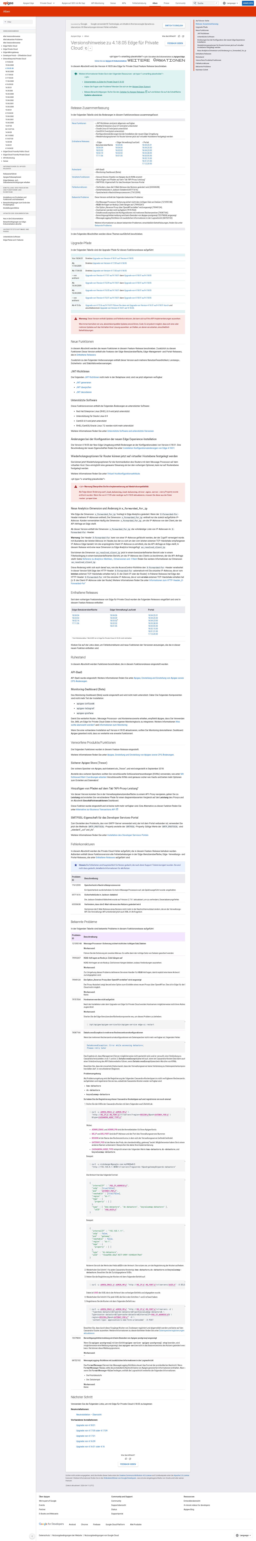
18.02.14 (99, 153)
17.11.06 (99, 156)
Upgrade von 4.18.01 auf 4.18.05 (137, 275)
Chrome (84, 1524)
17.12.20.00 (147, 164)
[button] (18, 46)
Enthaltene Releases (80, 141)
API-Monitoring (97, 3)
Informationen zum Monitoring (113, 725)
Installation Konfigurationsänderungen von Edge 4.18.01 (149, 448)
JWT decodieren (84, 392)
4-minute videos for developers (197, 1505)
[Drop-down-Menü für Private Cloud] (55, 3)
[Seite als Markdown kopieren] (86, 48)
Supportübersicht (118, 1505)
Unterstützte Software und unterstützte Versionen (130, 431)
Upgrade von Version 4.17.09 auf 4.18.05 (110, 263)
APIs (124, 3)
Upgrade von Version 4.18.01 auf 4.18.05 (117, 308)
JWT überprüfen (83, 387)
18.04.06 (119, 145)
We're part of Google (47, 1501)
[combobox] (205, 3)
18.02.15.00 (147, 158)
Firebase (96, 1524)
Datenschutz (44, 1535)
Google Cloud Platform (115, 1524)
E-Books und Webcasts (48, 1514)
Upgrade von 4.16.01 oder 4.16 (90, 1446)
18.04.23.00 (147, 150)
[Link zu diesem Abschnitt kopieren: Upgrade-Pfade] (94, 243)
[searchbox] (18, 22)
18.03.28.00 (147, 153)
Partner (42, 1509)
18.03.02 (99, 150)
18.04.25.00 (147, 148)
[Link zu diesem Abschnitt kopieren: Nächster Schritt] (95, 1397)
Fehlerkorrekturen (79, 187)
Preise (166, 3)
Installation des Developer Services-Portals (127, 835)
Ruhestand (76, 169)
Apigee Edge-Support (141, 87)
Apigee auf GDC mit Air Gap (73, 3)
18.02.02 (119, 153)
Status (114, 1509)
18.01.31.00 (147, 161)
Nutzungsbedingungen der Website (67, 1535)
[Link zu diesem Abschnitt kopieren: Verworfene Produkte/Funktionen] (118, 742)
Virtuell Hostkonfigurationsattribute (123, 473)
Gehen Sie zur (111, 61)
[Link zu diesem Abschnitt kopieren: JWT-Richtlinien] (92, 371)
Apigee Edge (28, 3)
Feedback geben (175, 43)
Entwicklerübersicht (192, 1501)
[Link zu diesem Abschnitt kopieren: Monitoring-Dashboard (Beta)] (108, 689)
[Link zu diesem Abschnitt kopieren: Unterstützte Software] (99, 400)
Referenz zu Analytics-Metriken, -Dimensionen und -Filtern (110, 559)
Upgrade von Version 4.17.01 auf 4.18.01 (102, 275)
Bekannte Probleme (80, 197)
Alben (155, 3)
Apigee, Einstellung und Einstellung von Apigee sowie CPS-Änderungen (140, 755)
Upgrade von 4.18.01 (85, 1425)
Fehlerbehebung (139, 3)
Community (180, 3)
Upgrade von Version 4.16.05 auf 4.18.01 (102, 290)
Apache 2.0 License (181, 1475)
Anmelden (248, 3)
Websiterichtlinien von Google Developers (120, 1478)
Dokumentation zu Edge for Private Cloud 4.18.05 (104, 82)
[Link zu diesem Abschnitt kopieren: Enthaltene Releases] (100, 593)
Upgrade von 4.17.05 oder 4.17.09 (91, 1430)
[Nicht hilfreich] (183, 36)
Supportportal (117, 1514)
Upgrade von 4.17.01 (85, 1436)
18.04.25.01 (147, 145)
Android (72, 1524)
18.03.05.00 (147, 156)
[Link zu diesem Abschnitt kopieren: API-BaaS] (84, 672)
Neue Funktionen (79, 123)
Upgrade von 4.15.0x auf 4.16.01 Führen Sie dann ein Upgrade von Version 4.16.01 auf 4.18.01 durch (127, 305)
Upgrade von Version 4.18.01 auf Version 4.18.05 (113, 258)
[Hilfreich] (179, 36)
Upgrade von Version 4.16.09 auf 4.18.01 (102, 283)
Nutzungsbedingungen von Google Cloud (102, 1535)
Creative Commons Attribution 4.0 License (135, 1475)
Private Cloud (45, 3)
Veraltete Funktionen (81, 177)
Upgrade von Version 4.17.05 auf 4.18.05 (110, 271)
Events (42, 1505)
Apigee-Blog (189, 1509)
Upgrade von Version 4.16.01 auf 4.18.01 (102, 298)
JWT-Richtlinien (92, 377)
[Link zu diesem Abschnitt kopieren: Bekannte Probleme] (99, 922)
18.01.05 (119, 156)
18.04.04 (99, 148)
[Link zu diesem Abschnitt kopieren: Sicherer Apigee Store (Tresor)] (110, 763)
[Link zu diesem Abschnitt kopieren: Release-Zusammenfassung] (111, 108)
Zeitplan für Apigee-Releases (132, 92)
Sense (113, 3)
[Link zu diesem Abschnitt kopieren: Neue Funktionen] (96, 341)
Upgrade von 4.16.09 (85, 1441)
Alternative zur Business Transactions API (95, 809)
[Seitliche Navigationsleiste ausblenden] (32, 1536)
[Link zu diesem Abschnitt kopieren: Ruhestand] (88, 657)
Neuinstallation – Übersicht (88, 1414)
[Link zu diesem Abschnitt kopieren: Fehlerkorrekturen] (97, 844)
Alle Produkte (135, 1524)
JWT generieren (83, 382)
